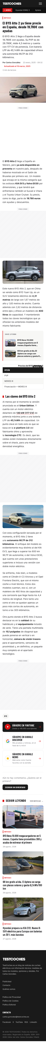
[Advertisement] (23, 132)
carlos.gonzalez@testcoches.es (16, 1017)
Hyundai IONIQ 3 (22, 10)
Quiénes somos (9, 989)
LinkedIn (33, 1022)
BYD (5, 716)
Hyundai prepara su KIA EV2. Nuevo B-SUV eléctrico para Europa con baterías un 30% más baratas (22, 931)
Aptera (38, 10)
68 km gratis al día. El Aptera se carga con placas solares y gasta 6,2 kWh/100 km (22, 885)
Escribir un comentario (15, 787)
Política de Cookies (10, 1001)
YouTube (19, 1022)
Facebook (7, 1022)
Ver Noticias (36, 801)
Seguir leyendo (16, 800)
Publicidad (7, 981)
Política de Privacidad (12, 997)
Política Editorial (9, 1004)
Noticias (7, 18)
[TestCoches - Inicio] (12, 3)
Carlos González (13, 62)
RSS (26, 1022)
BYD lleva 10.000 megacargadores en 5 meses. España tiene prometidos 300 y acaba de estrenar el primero (22, 839)
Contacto (6, 985)
